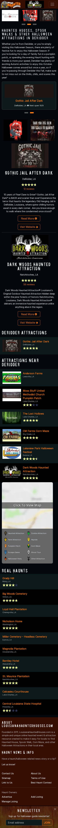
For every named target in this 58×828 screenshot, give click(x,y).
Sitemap (6, 778)
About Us (36, 773)
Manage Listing (10, 801)
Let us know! (8, 764)
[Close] (55, 809)
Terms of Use (38, 778)
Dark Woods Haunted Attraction (29, 266)
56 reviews (29, 284)
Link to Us (7, 782)
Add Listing (37, 796)
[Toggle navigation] (52, 4)
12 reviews (29, 189)
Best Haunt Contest (41, 782)
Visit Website (28, 226)
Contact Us (8, 773)
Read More (28, 218)
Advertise (7, 796)
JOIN (47, 822)
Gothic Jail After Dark (29, 100)
